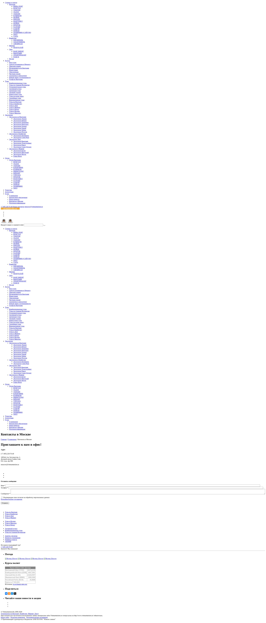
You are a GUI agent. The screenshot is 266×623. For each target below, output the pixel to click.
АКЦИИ (8, 541)
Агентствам (9, 192)
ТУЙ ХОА (17, 175)
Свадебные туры (15, 98)
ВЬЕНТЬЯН (17, 53)
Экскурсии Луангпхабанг (22, 143)
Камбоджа (12, 38)
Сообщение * (5, 494)
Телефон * (4, 488)
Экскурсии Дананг (20, 119)
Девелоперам (13, 72)
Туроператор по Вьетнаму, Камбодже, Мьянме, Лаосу (20, 614)
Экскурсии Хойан (19, 130)
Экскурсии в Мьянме (16, 149)
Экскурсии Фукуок (20, 132)
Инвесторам (13, 70)
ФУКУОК (16, 25)
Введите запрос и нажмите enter (12, 225)
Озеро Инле (17, 156)
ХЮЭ (15, 34)
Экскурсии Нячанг (20, 121)
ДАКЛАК (16, 10)
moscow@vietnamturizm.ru (34, 207)
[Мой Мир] (12, 593)
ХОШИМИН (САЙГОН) (22, 32)
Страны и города (11, 2)
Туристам (8, 190)
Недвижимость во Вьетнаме (19, 68)
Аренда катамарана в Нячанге (19, 64)
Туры (7, 81)
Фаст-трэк (12, 62)
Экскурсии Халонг (20, 126)
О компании (13, 196)
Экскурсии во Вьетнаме (17, 117)
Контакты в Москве (16, 201)
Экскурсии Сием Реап (21, 137)
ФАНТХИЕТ (18, 21)
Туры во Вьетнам (15, 102)
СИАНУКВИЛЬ (19, 42)
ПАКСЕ (16, 57)
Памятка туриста (11, 540)
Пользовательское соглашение (11, 499)
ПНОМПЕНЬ (18, 40)
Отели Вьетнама (15, 160)
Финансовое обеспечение (18, 197)
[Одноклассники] (9, 593)
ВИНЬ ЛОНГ (18, 6)
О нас (7, 194)
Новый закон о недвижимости (20, 77)
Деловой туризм (15, 92)
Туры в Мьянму (14, 107)
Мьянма (12, 46)
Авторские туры (15, 91)
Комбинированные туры (18, 83)
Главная (3, 439)
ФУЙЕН (16, 23)
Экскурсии (9, 115)
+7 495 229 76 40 (7, 207)
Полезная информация (17, 203)
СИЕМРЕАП (18, 44)
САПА (15, 36)
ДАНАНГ (16, 14)
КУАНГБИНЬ (18, 167)
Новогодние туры (15, 94)
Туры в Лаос (13, 106)
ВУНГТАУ (17, 8)
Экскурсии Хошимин (21, 122)
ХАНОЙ (16, 29)
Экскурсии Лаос (15, 139)
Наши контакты (18, 207)
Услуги (7, 61)
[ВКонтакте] (6, 593)
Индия (11, 59)
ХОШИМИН (18, 186)
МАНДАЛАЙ (18, 47)
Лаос (11, 49)
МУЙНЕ (16, 17)
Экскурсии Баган (19, 151)
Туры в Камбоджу (15, 104)
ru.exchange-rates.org (20, 584)
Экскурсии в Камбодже (17, 134)
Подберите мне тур (10, 208)
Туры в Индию (14, 111)
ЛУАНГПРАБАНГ (19, 55)
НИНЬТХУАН (18, 171)
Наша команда (14, 199)
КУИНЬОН (17, 16)
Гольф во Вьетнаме (16, 79)
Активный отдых (15, 89)
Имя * (3, 485)
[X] (15, 593)
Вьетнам (12, 4)
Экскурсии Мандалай (21, 152)
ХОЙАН (16, 31)
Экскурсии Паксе (19, 145)
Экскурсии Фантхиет (20, 124)
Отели (7, 158)
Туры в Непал (14, 109)
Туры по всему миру (16, 96)
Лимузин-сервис (15, 66)
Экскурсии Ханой (19, 128)
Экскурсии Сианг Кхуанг (22, 147)
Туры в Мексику (15, 113)
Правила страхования (12, 538)
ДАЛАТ (16, 12)
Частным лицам (14, 74)
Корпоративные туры (16, 100)
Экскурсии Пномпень (21, 136)
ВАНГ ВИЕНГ (18, 51)
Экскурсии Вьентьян (20, 141)
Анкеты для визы (11, 536)
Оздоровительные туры (17, 87)
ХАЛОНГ (16, 27)
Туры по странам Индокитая (19, 85)
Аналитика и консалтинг (18, 76)
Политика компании (17, 617)
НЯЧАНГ (16, 19)
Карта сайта (5, 617)
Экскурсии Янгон (19, 154)
